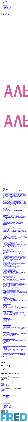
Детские (16, 322)
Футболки (24, 231)
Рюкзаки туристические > (9, 269)
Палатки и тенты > (7, 265)
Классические (11, 322)
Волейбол (17, 246)
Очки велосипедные (10, 308)
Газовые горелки (10, 295)
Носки (8, 329)
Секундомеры (12, 244)
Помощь (2, 391)
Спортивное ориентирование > (10, 299)
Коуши (24, 193)
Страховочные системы (13, 195)
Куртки (12, 228)
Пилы (15, 272)
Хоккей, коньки (18, 248)
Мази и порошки (11, 215)
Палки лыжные (23, 323)
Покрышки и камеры (15, 211)
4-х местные (12, 267)
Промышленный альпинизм (14, 196)
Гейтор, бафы (6, 330)
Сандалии (10, 222)
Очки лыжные (16, 216)
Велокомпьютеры (20, 312)
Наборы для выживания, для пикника (14, 273)
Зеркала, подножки (17, 309)
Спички (9, 272)
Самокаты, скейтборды (8, 249)
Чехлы (8, 270)
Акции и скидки (6, 393)
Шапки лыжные (17, 327)
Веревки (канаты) (11, 191)
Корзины (10, 309)
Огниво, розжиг (7, 294)
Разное (24, 246)
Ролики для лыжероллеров (9, 339)
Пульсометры (6, 244)
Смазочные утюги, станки (9, 217)
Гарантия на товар (7, 407)
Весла (4, 279)
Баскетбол (10, 246)
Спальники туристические (9, 198)
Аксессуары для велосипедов (9, 210)
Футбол (13, 248)
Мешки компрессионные (11, 264)
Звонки (23, 309)
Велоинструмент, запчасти (9, 313)
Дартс (21, 246)
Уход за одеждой (18, 231)
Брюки (14, 227)
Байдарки (5, 202)
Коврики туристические (8, 203)
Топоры (5, 272)
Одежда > (5, 225)
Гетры (22, 227)
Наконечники (24, 292)
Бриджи (8, 318)
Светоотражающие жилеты (9, 315)
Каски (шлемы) (11, 193)
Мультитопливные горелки (17, 294)
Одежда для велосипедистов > (10, 314)
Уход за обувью (17, 223)
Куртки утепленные (7, 229)
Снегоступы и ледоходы (8, 298)
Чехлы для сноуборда (8, 333)
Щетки (7, 218)
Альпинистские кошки (8, 190)
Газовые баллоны (18, 295)
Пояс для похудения (12, 242)
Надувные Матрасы (14, 204)
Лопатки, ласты (18, 236)
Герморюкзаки (13, 270)
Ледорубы (5, 194)
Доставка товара (6, 406)
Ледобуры (10, 194)
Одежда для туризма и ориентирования (15, 230)
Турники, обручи (21, 251)
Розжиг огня (16, 205)
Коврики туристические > (9, 281)
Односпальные (15, 287)
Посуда (12, 272)
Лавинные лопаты (19, 193)
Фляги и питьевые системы (20, 307)
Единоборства (11, 234)
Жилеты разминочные (8, 327)
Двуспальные (15, 288)
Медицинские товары (18, 241)
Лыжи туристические (17, 285)
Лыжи (4, 214)
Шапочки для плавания (13, 238)
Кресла (8, 276)
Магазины (5, 396)
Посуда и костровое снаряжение (17, 200)
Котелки (17, 273)
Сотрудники (6, 395)
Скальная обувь (19, 222)
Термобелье (6, 231)
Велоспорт (5, 305)
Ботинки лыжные (19, 214)
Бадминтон (5, 246)
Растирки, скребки (17, 333)
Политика (5, 398)
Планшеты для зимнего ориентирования (12, 301)
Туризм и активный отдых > (9, 197)
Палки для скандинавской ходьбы (13, 205)
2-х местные (23, 267)
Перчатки (21, 315)
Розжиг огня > (6, 293)
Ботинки (16, 221)
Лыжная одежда (18, 215)
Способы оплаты (7, 405)
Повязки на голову (11, 328)
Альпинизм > (6, 189)
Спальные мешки (7, 263)
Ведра (20, 273)
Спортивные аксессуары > (9, 243)
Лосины (5, 230)
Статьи (4, 400)
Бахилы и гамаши (12, 202)
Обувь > (5, 220)
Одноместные (15, 279)
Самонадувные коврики (20, 284)
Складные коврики (7, 283)
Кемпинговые (6, 267)
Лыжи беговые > (7, 212)
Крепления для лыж (18, 203)
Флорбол (9, 248)
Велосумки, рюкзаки (11, 312)
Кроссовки (5, 222)
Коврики (14, 283)
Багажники (17, 313)
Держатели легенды (14, 302)
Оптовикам (5, 397)
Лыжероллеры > (6, 336)
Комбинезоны (19, 316)
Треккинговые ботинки (8, 223)
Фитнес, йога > (6, 250)
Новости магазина (6, 380)
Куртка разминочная (15, 329)
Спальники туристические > (9, 262)
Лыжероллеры (22, 216)
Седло (4, 308)
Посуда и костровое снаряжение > (10, 271)
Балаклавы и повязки (8, 227)
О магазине (3, 389)
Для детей (5, 234)
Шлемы (17, 315)
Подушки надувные (7, 287)
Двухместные (22, 279)
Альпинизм (5, 252)
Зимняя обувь (22, 221)
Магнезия (15, 194)
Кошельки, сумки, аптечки (19, 201)
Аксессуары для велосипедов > (10, 306)
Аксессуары (16, 190)
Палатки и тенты (19, 198)
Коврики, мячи (10, 251)
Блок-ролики (18, 191)
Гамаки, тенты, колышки (15, 266)
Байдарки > (5, 278)
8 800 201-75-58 (4, 12)
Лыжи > (5, 321)
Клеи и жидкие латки (8, 241)
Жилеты (16, 228)
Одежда (5, 348)
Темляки (11, 216)
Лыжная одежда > (7, 326)
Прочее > (5, 239)
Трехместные (9, 279)
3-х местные (18, 267)
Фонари (5, 208)
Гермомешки (19, 202)
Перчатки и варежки (11, 232)
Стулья (11, 276)
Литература (17, 234)
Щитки (16, 300)
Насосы (17, 308)
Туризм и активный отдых (9, 260)
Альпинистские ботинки (8, 221)
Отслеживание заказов (8, 408)
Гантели (5, 251)
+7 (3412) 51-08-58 (5, 385)
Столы (4, 276)
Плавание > (5, 235)
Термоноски (11, 231)
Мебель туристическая (8, 201)
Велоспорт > (6, 209)
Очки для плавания (17, 237)
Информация (3, 390)
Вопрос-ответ (6, 401)
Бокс (14, 246)
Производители (6, 403)
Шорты (5, 232)
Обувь (4, 342)
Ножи (18, 272)
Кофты (22, 228)
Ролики (5, 248)
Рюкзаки (5, 270)
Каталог (5, 188)
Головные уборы (7, 228)
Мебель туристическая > (8, 274)
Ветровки (18, 227)
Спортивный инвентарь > (9, 245)
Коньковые (5, 322)
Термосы (23, 207)
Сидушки (8, 284)
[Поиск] (24, 13)
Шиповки (20, 300)
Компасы (23, 301)
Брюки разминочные (14, 330)
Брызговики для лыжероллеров (13, 334)
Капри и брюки (6, 302)
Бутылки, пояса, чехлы (21, 244)
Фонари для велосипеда (8, 307)
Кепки (19, 228)
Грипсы (5, 312)
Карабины (5, 193)
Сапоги (14, 222)
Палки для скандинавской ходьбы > (11, 290)
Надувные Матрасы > (8, 286)
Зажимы (23, 191)
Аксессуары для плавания (9, 236)
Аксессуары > (6, 332)
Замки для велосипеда (8, 311)
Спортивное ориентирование (14, 207)
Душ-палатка (24, 202)
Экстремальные (6, 266)
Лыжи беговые (6, 320)
